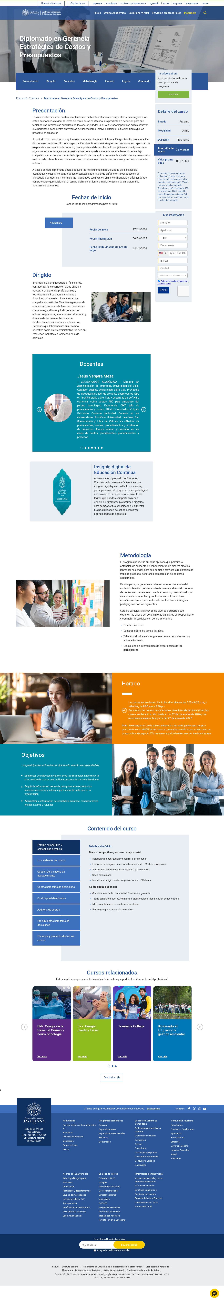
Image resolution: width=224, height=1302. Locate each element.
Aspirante (97, 3)
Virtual (166, 3)
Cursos (138, 1144)
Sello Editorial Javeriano (74, 1211)
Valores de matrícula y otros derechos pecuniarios (148, 1180)
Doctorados (105, 1141)
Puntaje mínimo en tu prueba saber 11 (79, 1127)
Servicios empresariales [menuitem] (166, 12)
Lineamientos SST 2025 (146, 1202)
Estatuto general (70, 1266)
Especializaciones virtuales (112, 1133)
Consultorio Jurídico (145, 1160)
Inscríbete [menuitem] (190, 12)
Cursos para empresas (146, 1152)
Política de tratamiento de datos (143, 1270)
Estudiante (111, 3)
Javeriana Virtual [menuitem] (139, 12)
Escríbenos (153, 1108)
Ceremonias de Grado (109, 1186)
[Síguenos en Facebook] (189, 1108)
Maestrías (104, 1137)
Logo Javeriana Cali (72, 1215)
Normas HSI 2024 (143, 1206)
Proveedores (177, 1137)
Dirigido (50, 81)
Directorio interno (107, 1194)
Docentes (69, 81)
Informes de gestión (144, 1185)
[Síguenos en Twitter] (194, 1108)
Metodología (90, 81)
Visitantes (176, 1158)
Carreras (103, 1125)
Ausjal (174, 1154)
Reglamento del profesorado (128, 1266)
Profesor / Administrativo (133, 3)
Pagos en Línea (70, 1145)
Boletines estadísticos (146, 1190)
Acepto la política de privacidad (113, 1250)
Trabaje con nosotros (109, 1215)
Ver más (42, 1056)
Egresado (154, 3)
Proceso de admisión (73, 1136)
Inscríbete (173, 94)
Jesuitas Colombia (180, 1150)
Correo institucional (108, 1190)
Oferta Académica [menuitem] (115, 12)
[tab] (91, 229)
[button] (82, 448)
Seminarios (140, 1140)
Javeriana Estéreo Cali (73, 1199)
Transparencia (70, 1203)
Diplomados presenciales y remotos (148, 1130)
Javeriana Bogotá (179, 1145)
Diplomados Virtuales (145, 1135)
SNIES (55, 1266)
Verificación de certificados (76, 1207)
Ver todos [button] (110, 1077)
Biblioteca (67, 1182)
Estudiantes (177, 1125)
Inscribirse (68, 1132)
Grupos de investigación (74, 1194)
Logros (126, 81)
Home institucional (51, 3)
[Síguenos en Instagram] (199, 1108)
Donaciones (68, 1186)
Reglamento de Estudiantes (96, 1266)
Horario (109, 81)
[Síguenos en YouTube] (204, 1108)
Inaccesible (68, 1141)
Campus (103, 1182)
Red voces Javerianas (109, 1211)
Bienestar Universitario (158, 1266)
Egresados (176, 1133)
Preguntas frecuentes (109, 1207)
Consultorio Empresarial (146, 1156)
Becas (66, 1149)
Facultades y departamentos (77, 1190)
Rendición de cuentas (145, 1194)
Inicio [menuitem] (97, 12)
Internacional (192, 3)
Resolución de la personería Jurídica (81, 1270)
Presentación (30, 81)
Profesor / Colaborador (182, 1129)
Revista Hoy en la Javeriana (112, 1219)
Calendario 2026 (107, 1178)
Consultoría (140, 1148)
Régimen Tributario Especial (148, 1198)
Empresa (177, 3)
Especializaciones (107, 1129)
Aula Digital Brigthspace (74, 1178)
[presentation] (39, 409)
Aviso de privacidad (113, 1270)
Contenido (144, 81)
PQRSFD (103, 1203)
